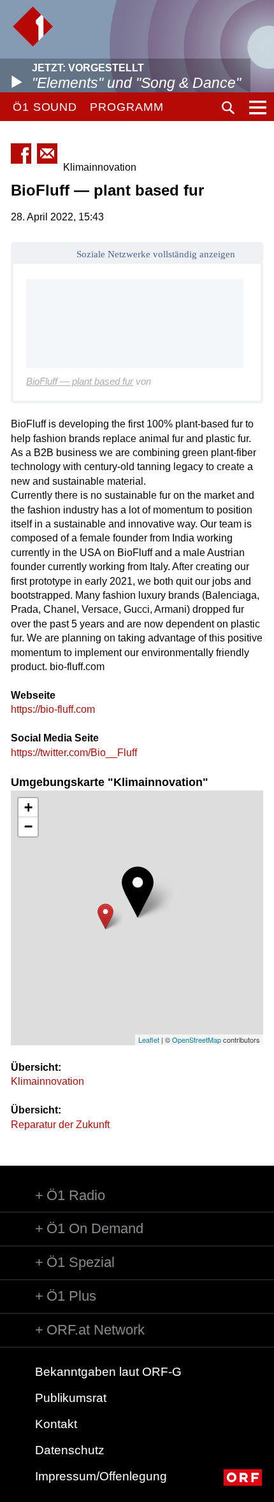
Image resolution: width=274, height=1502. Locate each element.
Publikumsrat (70, 1398)
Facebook (21, 153)
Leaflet (148, 1039)
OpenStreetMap (196, 1039)
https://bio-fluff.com (53, 709)
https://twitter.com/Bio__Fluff (74, 752)
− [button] (28, 826)
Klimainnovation (47, 1081)
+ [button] (28, 807)
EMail (47, 153)
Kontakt (56, 1424)
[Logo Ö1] (33, 26)
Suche (228, 107)
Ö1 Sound (45, 107)
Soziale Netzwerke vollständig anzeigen (155, 254)
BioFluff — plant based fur (79, 381)
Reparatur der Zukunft (60, 1124)
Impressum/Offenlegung (101, 1476)
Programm (126, 107)
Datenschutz (70, 1450)
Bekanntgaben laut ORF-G (108, 1371)
